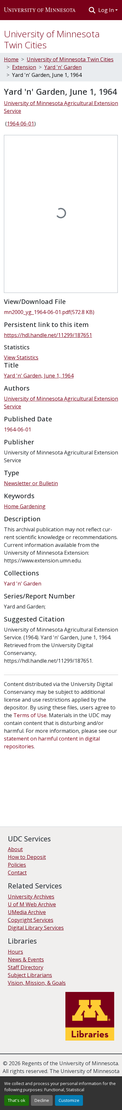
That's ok (16, 1100)
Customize (69, 1100)
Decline (41, 1100)
